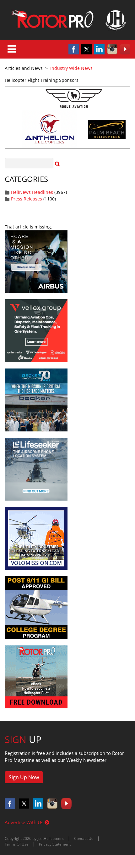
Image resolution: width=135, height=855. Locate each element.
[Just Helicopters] (67, 20)
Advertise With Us (25, 822)
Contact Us (83, 838)
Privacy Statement (55, 844)
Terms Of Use (17, 844)
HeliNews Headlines (32, 192)
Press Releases (26, 199)
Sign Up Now (24, 777)
